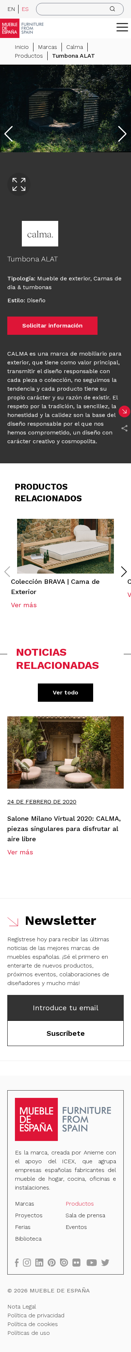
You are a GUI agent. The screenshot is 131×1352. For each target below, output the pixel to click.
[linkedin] (41, 1262)
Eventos (76, 1226)
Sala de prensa (85, 1215)
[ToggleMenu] (122, 27)
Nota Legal (21, 1306)
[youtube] (94, 1262)
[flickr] (78, 1262)
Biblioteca (28, 1238)
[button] (122, 27)
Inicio (22, 46)
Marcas (47, 46)
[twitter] (107, 1262)
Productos (29, 55)
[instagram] (29, 1262)
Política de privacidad (35, 1315)
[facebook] (19, 1262)
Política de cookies (32, 1324)
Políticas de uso (28, 1332)
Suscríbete (66, 1033)
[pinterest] (54, 1262)
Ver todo (65, 692)
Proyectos (29, 1215)
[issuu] (66, 1262)
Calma (74, 46)
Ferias (23, 1226)
